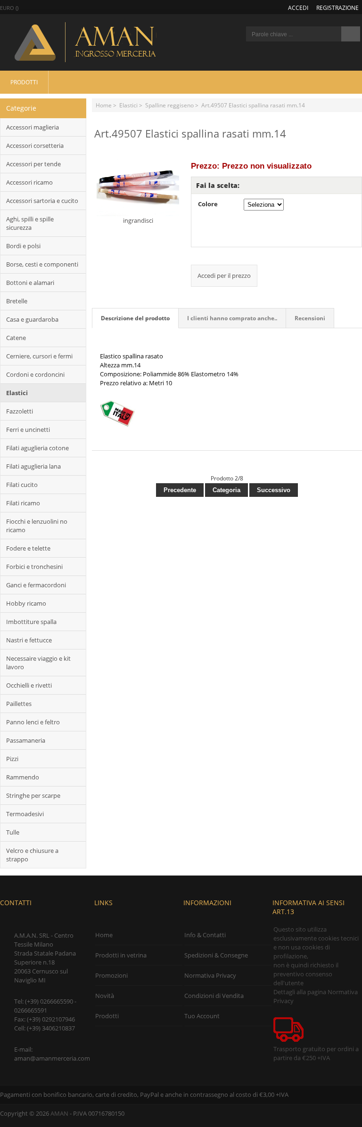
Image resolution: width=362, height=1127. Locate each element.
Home (104, 105)
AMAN (59, 1113)
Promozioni (111, 975)
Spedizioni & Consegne (216, 955)
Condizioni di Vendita (214, 995)
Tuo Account (202, 1016)
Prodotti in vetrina (121, 955)
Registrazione (337, 7)
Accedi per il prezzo (224, 275)
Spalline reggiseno (169, 105)
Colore (208, 204)
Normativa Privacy (210, 975)
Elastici (128, 105)
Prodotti (24, 82)
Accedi (298, 7)
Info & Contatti (205, 935)
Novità (104, 995)
